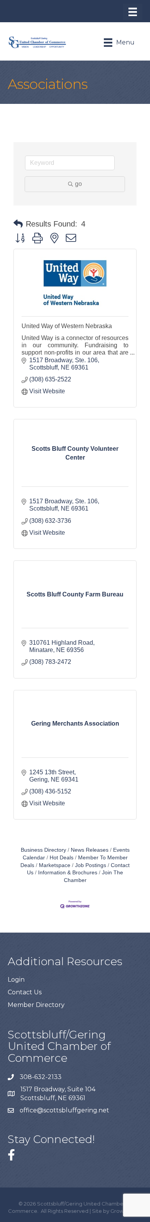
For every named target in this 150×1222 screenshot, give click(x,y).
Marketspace (54, 865)
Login (16, 979)
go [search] (78, 184)
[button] (18, 224)
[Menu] (132, 12)
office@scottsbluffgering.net (65, 1110)
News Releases (89, 850)
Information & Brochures (67, 872)
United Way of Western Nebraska (67, 326)
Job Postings (90, 865)
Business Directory (43, 850)
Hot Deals (61, 858)
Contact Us (25, 992)
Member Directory (36, 1004)
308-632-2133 (41, 1077)
